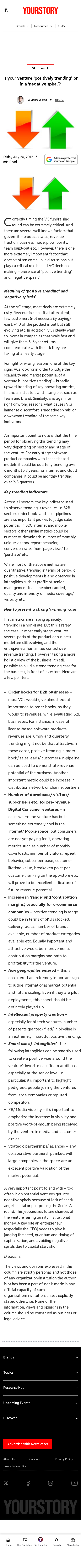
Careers (34, 1459)
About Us (9, 1459)
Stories (38, 68)
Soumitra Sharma (37, 99)
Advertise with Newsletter (27, 1444)
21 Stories (59, 100)
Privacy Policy (64, 1459)
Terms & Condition (15, 1466)
